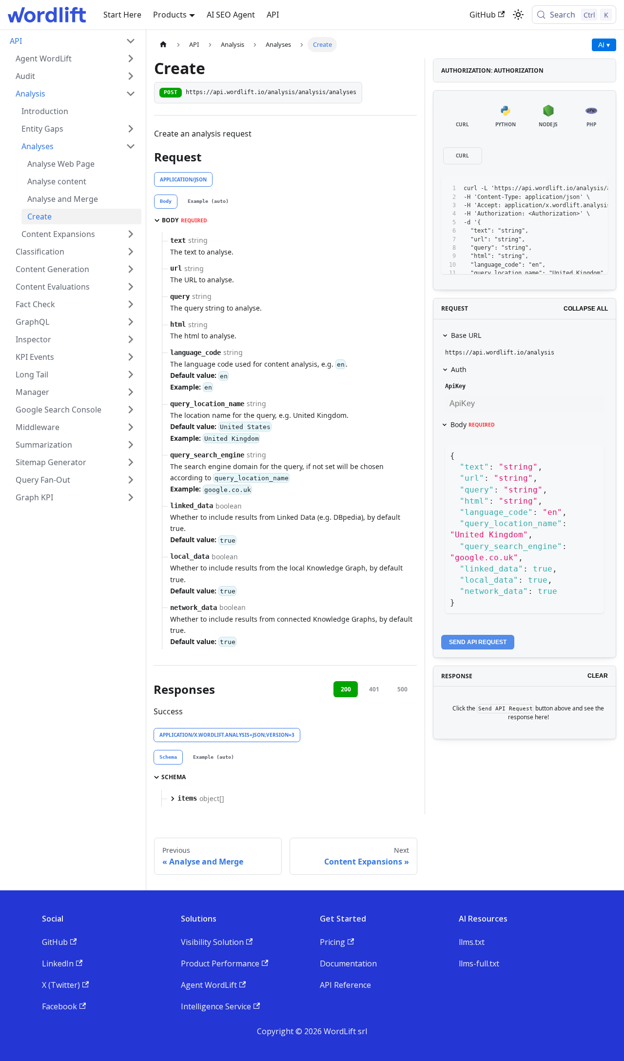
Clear (597, 675)
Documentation (348, 963)
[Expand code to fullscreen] (596, 188)
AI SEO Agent (231, 14)
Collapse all (586, 308)
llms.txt (472, 942)
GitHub (482, 14)
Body (472, 424)
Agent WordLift (209, 985)
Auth (459, 369)
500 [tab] (402, 689)
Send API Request (478, 642)
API (273, 14)
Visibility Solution (212, 942)
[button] (75, 58)
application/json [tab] (183, 179)
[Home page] (163, 44)
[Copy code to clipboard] (578, 188)
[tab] (165, 202)
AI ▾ (604, 45)
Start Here (122, 14)
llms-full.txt (479, 963)
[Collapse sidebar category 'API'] (130, 41)
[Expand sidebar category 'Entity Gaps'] (130, 129)
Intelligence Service (216, 1006)
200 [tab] (346, 689)
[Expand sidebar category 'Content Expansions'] (130, 234)
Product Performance (220, 963)
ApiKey (455, 386)
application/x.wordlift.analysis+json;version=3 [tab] (226, 734)
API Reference (345, 985)
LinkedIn (58, 963)
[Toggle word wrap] (560, 188)
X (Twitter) (61, 985)
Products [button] (170, 14)
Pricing (332, 942)
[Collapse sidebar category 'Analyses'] (130, 146)
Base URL (466, 335)
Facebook (59, 1006)
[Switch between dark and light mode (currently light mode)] (518, 14)
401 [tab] (374, 689)
